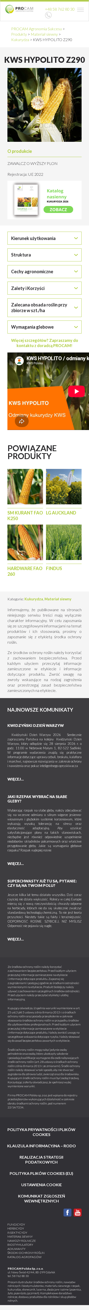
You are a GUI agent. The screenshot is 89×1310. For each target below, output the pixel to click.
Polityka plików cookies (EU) (41, 1173)
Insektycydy (17, 1232)
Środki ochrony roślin (25, 1253)
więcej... (15, 779)
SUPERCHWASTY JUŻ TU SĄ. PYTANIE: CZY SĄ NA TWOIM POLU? (42, 883)
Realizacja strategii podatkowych (41, 1159)
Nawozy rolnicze (21, 1241)
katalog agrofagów (24, 1257)
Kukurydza (33, 599)
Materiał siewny (57, 599)
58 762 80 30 (20, 1276)
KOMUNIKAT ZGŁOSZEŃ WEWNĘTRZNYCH (41, 1198)
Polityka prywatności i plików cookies (41, 1132)
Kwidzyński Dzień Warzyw (35, 725)
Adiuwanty (16, 1249)
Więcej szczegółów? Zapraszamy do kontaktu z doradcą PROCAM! (44, 343)
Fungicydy (16, 1224)
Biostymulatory (20, 1244)
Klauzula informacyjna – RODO (41, 1145)
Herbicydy (15, 1228)
